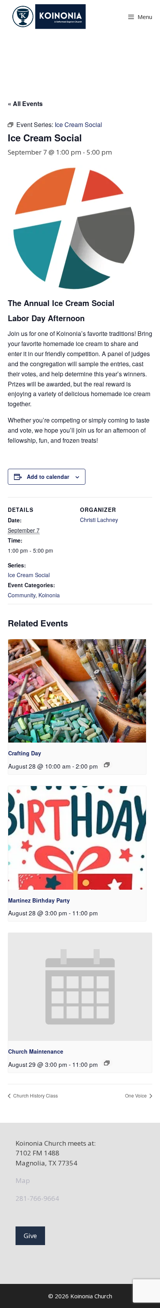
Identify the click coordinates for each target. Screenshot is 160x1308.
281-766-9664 (37, 1198)
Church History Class (35, 1095)
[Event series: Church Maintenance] (107, 1063)
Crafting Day (24, 753)
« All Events (25, 103)
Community (21, 595)
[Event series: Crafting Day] (107, 764)
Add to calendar (48, 476)
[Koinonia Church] (50, 16)
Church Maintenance (35, 1051)
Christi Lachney (99, 520)
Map (23, 1180)
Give (30, 1235)
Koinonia (49, 595)
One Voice (136, 1095)
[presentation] (77, 691)
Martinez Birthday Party (39, 900)
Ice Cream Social (29, 575)
